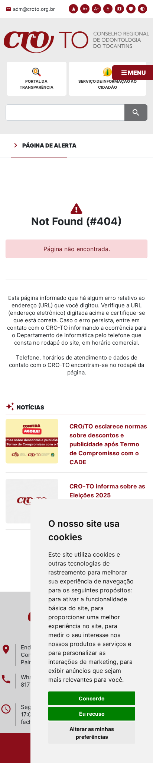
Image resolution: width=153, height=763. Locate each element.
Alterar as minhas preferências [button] (91, 733)
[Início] (76, 46)
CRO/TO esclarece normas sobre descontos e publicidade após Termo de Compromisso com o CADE (108, 444)
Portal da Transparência (36, 84)
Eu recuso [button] (92, 713)
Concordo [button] (92, 698)
